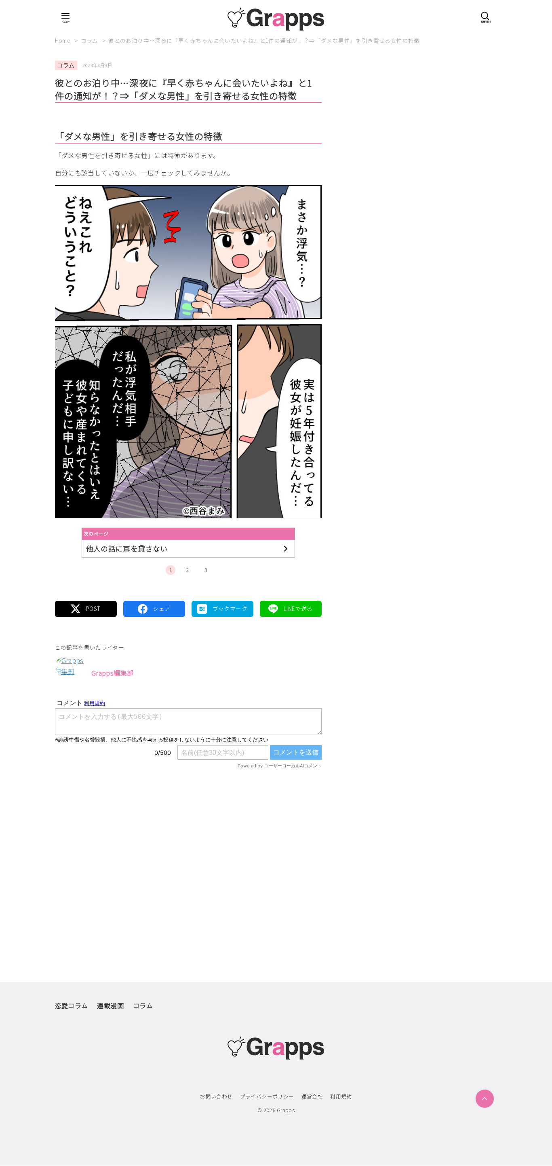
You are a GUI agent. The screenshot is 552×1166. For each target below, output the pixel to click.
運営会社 (312, 1096)
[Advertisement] (188, 858)
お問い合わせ (216, 1096)
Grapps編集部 (112, 673)
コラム (90, 40)
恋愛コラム (71, 1005)
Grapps (286, 1110)
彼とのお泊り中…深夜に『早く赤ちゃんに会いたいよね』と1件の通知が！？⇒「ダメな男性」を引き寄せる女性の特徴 (264, 40)
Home (63, 40)
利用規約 (341, 1096)
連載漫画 (110, 1005)
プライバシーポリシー (267, 1096)
